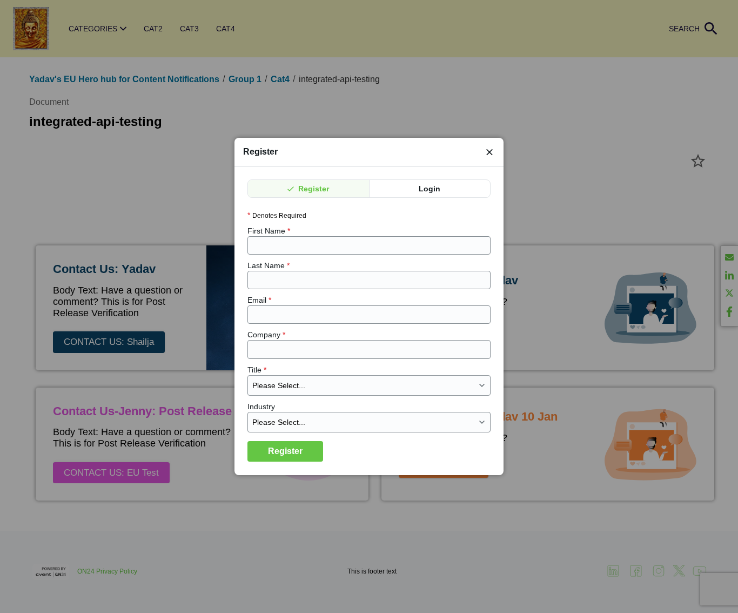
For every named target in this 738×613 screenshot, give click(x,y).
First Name (268, 230)
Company (266, 335)
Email (259, 300)
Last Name (268, 265)
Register (312, 188)
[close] (489, 151)
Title (256, 369)
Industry (261, 406)
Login (429, 188)
